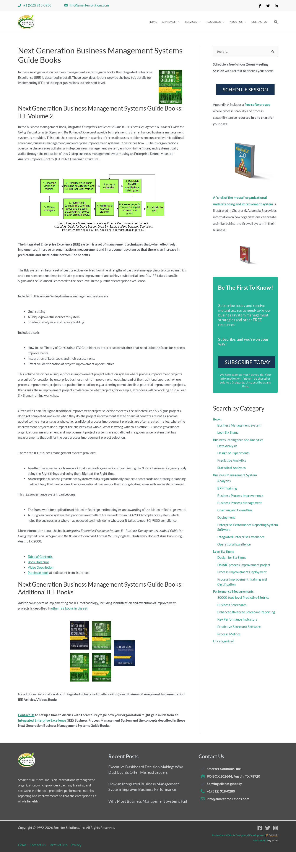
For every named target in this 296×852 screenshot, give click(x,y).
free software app (257, 104)
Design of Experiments (233, 453)
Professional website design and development (238, 835)
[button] (170, 22)
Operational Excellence (234, 544)
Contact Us (26, 715)
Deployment (226, 517)
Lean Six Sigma (228, 432)
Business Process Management (239, 503)
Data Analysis (227, 446)
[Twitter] (268, 6)
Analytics (224, 481)
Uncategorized (223, 641)
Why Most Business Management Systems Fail (147, 801)
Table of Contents (40, 556)
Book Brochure (38, 562)
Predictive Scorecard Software (239, 627)
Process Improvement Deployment (242, 572)
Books (217, 419)
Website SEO (260, 840)
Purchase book (38, 572)
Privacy (76, 845)
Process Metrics (229, 634)
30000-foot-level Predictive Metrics (243, 597)
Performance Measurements (233, 591)
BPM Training (227, 488)
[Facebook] (260, 6)
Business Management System (239, 425)
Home (22, 845)
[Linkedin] (276, 6)
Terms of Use (58, 845)
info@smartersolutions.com (89, 5)
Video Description (40, 567)
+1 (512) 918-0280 (37, 5)
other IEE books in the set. (69, 608)
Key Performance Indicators (237, 619)
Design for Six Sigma (231, 557)
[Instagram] (275, 828)
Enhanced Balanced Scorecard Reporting (246, 612)
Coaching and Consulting (234, 510)
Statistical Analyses (231, 468)
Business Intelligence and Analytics (238, 440)
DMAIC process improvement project (243, 565)
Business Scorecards (232, 605)
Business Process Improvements (240, 495)
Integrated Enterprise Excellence (42, 720)
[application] (178, 22)
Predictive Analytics (231, 460)
